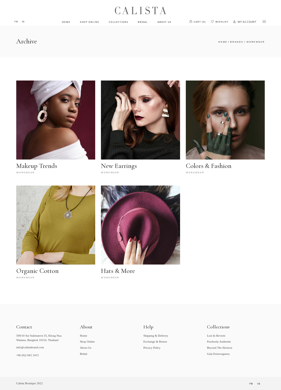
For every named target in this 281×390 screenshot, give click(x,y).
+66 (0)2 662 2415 (27, 355)
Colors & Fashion (208, 166)
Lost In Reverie (216, 335)
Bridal (83, 353)
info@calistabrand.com (30, 347)
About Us (85, 347)
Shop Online (87, 341)
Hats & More (118, 271)
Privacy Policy (152, 347)
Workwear (25, 172)
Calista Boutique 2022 (29, 383)
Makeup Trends (36, 166)
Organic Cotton (37, 271)
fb (16, 21)
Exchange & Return (155, 341)
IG (23, 21)
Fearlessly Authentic (219, 341)
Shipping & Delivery (155, 335)
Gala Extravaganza (218, 353)
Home (83, 335)
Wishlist (222, 21)
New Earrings (119, 166)
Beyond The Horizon (219, 347)
